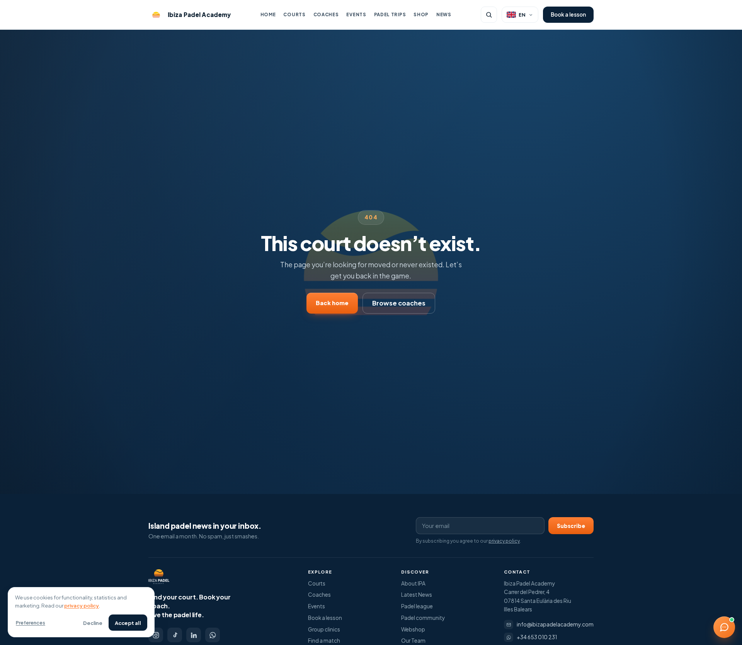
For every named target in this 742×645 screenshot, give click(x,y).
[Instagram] (155, 635)
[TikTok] (174, 635)
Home (268, 14)
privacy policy (504, 541)
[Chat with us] (724, 627)
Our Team (413, 640)
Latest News (416, 594)
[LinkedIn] (193, 635)
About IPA (413, 583)
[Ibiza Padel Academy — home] (158, 576)
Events (356, 14)
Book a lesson (568, 14)
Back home (332, 302)
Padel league (417, 606)
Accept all (128, 623)
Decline (92, 623)
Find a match (324, 640)
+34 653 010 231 (537, 637)
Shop (421, 14)
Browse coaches (398, 303)
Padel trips (390, 14)
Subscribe (571, 526)
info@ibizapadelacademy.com (555, 624)
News (443, 14)
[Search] (489, 15)
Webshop (413, 629)
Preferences (30, 623)
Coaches (326, 14)
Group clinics (324, 629)
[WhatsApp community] (212, 635)
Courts (294, 14)
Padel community (423, 617)
